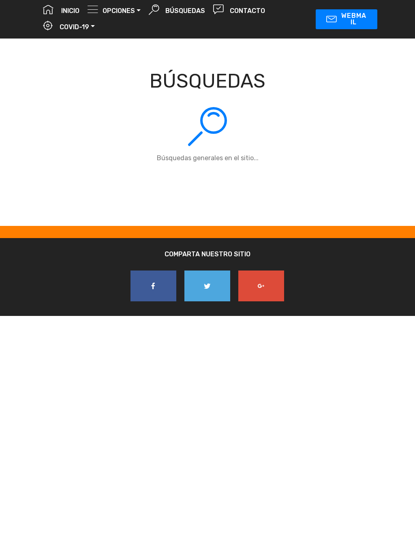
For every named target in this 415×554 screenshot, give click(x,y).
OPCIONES (119, 11)
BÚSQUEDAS (184, 11)
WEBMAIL (353, 19)
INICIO (68, 11)
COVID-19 (73, 27)
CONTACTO (246, 11)
